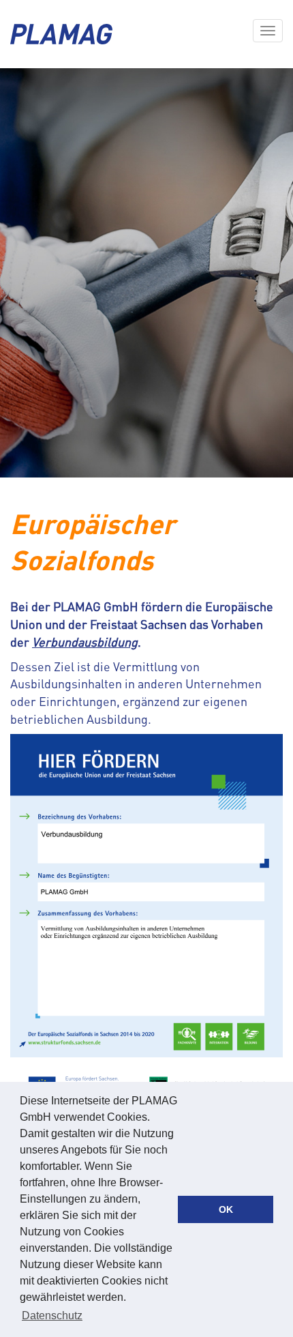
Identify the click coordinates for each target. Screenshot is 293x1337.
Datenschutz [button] (52, 1315)
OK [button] (226, 1209)
